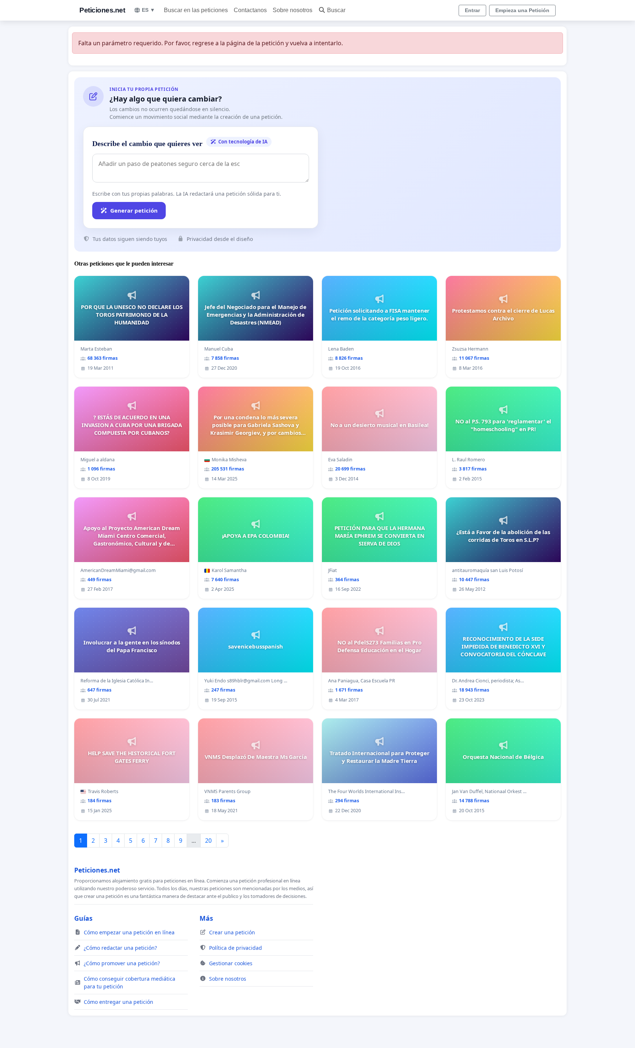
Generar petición (134, 210)
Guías (83, 918)
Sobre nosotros (292, 10)
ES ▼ (148, 10)
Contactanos (250, 10)
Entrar (472, 10)
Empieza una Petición (522, 10)
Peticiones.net (102, 10)
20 (208, 840)
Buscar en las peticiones (196, 10)
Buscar (336, 10)
